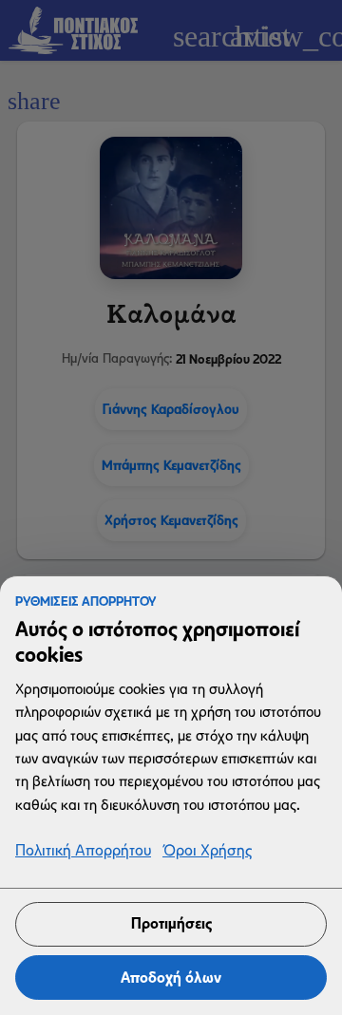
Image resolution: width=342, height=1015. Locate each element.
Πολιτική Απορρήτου (83, 851)
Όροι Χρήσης (207, 851)
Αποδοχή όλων (171, 977)
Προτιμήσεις (171, 923)
